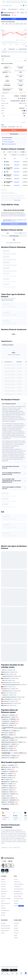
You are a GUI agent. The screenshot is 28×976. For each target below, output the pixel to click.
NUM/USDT (16, 161)
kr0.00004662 (11, 693)
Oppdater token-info (7, 139)
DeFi (17, 126)
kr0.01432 (11, 729)
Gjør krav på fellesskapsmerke (9, 144)
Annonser (3, 855)
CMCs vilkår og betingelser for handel (19, 219)
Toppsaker (3, 862)
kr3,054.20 (14, 702)
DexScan (3, 870)
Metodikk (16, 874)
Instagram (16, 904)
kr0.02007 (14, 727)
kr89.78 (10, 690)
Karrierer (16, 879)
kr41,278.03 (11, 695)
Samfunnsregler (17, 870)
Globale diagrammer (5, 877)
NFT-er (2, 879)
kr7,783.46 (9, 749)
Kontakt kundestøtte (5, 902)
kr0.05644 (10, 713)
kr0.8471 (8, 753)
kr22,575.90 (10, 688)
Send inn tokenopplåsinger (8, 141)
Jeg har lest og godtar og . (14, 220)
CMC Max (3, 860)
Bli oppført (3, 897)
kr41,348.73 (10, 697)
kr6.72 (8, 769)
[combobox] (14, 52)
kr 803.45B (6, 5)
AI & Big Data (4, 126)
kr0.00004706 (11, 773)
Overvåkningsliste (5, 884)
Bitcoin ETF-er (4, 865)
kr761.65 (10, 755)
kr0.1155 (9, 722)
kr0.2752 (9, 706)
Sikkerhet (16, 877)
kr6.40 (9, 751)
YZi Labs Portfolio (11, 126)
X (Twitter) (16, 897)
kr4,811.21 (9, 761)
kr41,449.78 (10, 767)
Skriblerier (3, 886)
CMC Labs (3, 858)
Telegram (16, 902)
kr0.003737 (10, 720)
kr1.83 (9, 763)
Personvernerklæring (18, 858)
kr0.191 (10, 741)
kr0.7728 (10, 771)
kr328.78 (14, 715)
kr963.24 (9, 747)
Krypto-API (3, 867)
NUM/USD (16, 175)
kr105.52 (9, 765)
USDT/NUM (16, 168)
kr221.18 (14, 711)
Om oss (15, 853)
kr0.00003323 (10, 775)
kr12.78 (8, 743)
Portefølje (3, 882)
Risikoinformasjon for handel (9, 221)
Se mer (25, 249)
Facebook (16, 906)
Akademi (3, 853)
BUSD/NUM (16, 182)
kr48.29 (9, 759)
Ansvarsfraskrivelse (18, 872)
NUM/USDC (16, 178)
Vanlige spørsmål (5, 904)
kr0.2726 (9, 757)
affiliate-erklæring (17, 200)
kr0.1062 (9, 708)
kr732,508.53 (10, 739)
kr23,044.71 (10, 745)
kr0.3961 (9, 699)
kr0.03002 (11, 704)
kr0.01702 (11, 717)
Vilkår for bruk (17, 855)
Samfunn (16, 899)
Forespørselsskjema (5, 899)
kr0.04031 (10, 777)
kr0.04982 (10, 731)
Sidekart (3, 889)
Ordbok (2, 906)
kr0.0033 (10, 724)
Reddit (15, 909)
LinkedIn (16, 911)
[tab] (17, 49)
